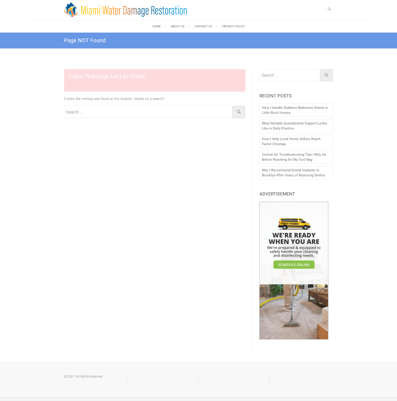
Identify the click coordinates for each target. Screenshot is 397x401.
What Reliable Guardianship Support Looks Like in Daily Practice (294, 125)
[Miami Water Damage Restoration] (126, 9)
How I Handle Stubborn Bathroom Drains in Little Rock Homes (295, 110)
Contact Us (203, 26)
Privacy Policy (233, 26)
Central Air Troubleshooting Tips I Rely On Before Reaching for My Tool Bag (294, 157)
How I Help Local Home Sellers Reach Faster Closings (291, 141)
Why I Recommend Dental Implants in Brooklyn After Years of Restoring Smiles (293, 172)
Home (156, 26)
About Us (177, 26)
